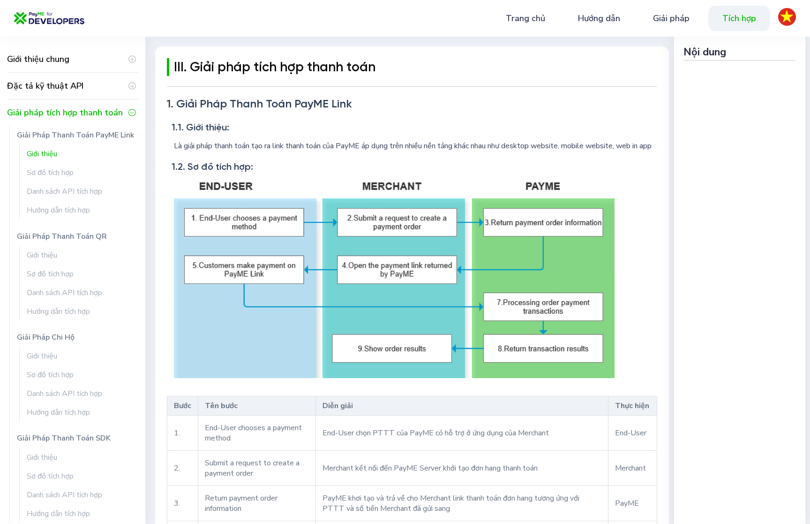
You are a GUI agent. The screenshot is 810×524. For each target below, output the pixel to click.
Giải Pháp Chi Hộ (46, 337)
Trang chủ (525, 18)
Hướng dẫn (599, 18)
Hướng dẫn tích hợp (58, 210)
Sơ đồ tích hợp (50, 172)
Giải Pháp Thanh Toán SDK (64, 438)
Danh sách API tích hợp (64, 191)
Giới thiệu (42, 154)
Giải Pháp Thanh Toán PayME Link (75, 135)
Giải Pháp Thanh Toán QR (62, 236)
